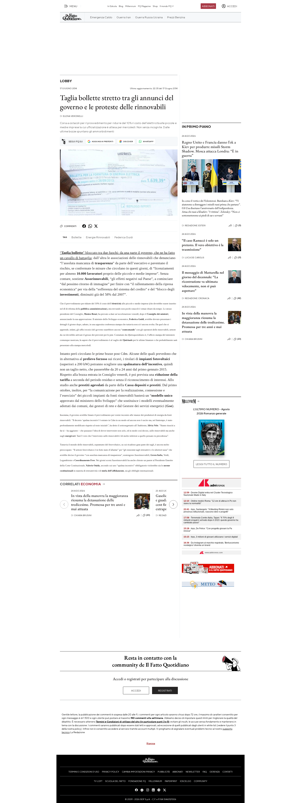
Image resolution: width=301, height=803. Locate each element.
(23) (148, 515)
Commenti (70, 226)
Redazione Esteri (194, 225)
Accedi (136, 690)
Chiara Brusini (81, 515)
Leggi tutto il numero (211, 464)
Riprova (150, 743)
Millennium (130, 6)
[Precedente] (64, 504)
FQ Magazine (144, 6)
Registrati (165, 690)
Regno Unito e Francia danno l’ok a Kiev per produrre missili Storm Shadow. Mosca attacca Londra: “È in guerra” (210, 149)
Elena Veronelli (71, 116)
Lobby (66, 81)
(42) (239, 298)
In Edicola (112, 6)
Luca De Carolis (193, 257)
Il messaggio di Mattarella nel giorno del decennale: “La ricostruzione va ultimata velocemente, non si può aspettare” (203, 281)
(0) (239, 225)
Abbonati (208, 6)
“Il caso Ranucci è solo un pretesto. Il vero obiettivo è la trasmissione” (202, 245)
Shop (155, 6)
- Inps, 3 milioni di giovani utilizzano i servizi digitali (211, 537)
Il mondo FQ (165, 6)
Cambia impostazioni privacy (138, 771)
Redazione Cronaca (195, 298)
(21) (239, 257)
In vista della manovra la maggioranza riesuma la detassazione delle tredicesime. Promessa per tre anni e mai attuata (99, 502)
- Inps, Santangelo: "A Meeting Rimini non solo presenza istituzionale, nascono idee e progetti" (208, 510)
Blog (121, 6)
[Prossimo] (173, 504)
